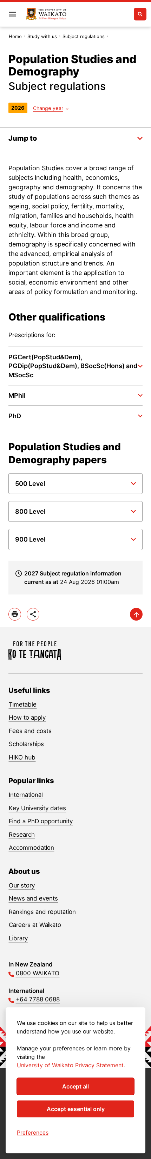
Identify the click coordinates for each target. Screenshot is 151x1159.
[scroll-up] (136, 614)
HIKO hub (22, 757)
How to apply (27, 717)
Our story (22, 885)
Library (18, 938)
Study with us (42, 36)
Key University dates (37, 808)
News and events (33, 898)
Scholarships (26, 744)
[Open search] (140, 14)
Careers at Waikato (35, 924)
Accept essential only (76, 1108)
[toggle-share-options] (33, 614)
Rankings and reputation (42, 911)
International (26, 794)
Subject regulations (84, 36)
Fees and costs (30, 730)
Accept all (75, 1086)
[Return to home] (46, 14)
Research (22, 834)
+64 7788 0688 (38, 999)
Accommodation (31, 847)
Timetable (23, 704)
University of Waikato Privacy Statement (70, 1065)
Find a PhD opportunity (41, 821)
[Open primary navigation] (12, 14)
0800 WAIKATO (37, 973)
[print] (14, 614)
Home (15, 36)
